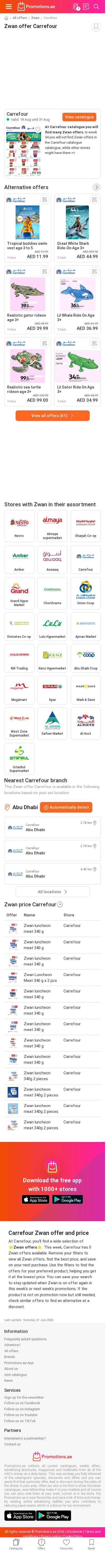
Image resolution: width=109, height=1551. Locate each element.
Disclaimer (74, 1532)
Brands (9, 1357)
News (8, 1381)
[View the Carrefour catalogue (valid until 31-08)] (23, 151)
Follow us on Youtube (20, 1415)
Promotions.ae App (19, 1363)
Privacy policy (51, 1536)
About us (11, 1369)
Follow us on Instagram (22, 1409)
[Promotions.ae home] (36, 7)
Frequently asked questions (25, 1339)
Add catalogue (15, 1375)
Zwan (35, 18)
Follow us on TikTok (20, 1421)
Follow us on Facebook (22, 1403)
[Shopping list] (86, 6)
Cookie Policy (73, 1536)
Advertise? (12, 1345)
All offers (20, 18)
